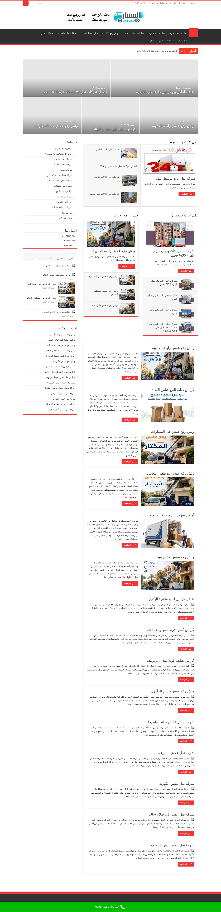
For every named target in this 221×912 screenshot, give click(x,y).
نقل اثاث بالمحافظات (134, 33)
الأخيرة (71, 258)
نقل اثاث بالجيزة (157, 33)
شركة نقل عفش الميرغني (175, 753)
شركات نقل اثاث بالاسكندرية (58, 175)
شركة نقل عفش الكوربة (176, 783)
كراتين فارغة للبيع (64, 191)
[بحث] (25, 3)
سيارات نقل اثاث (90, 33)
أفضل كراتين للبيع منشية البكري (171, 599)
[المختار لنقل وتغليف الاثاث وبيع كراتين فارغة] (110, 17)
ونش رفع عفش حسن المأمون (172, 691)
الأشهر (60, 258)
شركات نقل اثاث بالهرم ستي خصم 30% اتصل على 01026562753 (162, 327)
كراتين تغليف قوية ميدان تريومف (170, 660)
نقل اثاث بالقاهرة (178, 33)
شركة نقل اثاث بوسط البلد (175, 178)
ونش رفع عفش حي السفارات (56, 126)
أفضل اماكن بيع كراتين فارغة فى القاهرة (165, 92)
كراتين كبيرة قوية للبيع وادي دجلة (170, 630)
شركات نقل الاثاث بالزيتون (106, 176)
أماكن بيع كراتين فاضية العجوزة (171, 515)
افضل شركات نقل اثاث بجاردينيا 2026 (117, 166)
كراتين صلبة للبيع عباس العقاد (114, 129)
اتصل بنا (182, 3)
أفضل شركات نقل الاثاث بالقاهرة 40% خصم (157, 50)
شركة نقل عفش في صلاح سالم (171, 814)
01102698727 (68, 235)
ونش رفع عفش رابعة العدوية (172, 126)
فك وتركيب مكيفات (178, 40)
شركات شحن (46, 33)
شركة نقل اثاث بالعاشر (107, 149)
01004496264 (68, 245)
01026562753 (68, 240)
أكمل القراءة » (187, 194)
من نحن (192, 3)
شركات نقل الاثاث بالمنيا (60, 180)
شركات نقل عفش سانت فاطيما (171, 722)
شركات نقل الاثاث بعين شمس (104, 193)
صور (161, 40)
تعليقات (48, 258)
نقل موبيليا (67, 212)
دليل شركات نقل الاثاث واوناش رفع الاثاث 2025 (155, 3)
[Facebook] (46, 3)
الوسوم (36, 258)
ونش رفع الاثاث (111, 33)
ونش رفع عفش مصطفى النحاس (170, 473)
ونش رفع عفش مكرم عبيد (104, 305)
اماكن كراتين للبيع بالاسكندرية (58, 153)
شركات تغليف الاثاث (67, 33)
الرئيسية (193, 32)
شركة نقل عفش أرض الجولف (172, 845)
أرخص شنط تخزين (63, 148)
